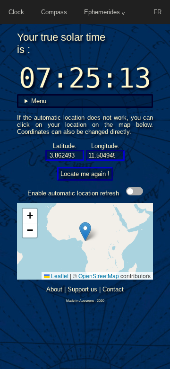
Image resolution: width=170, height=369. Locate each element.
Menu (38, 101)
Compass (54, 12)
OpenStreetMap (98, 276)
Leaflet (59, 276)
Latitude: (64, 145)
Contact (113, 289)
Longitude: (105, 145)
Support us (82, 289)
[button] (85, 231)
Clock (16, 12)
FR (157, 12)
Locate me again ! (85, 173)
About (54, 289)
